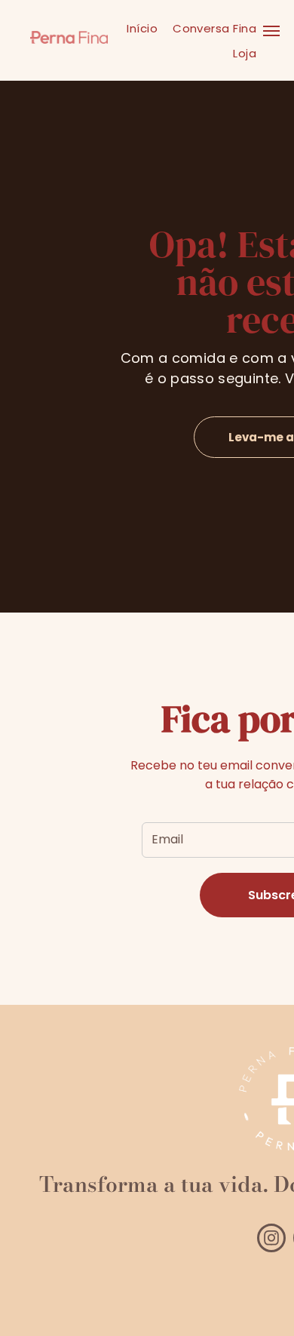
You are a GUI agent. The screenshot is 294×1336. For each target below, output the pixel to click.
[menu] (271, 31)
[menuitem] (142, 28)
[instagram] (271, 1240)
